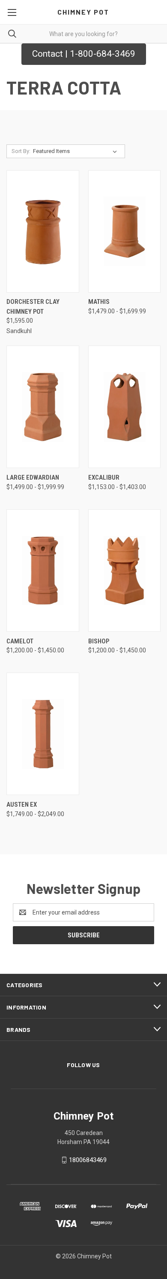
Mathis (99, 302)
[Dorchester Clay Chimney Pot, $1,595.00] (43, 231)
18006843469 (88, 1160)
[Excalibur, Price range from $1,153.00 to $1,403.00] (124, 406)
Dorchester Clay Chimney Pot (33, 306)
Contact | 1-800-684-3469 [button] (83, 54)
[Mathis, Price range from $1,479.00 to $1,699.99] (124, 231)
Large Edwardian (32, 477)
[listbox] (77, 151)
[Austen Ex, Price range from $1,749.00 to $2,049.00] (43, 733)
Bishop (98, 641)
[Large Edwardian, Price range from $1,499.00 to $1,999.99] (43, 406)
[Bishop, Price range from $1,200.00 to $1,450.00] (124, 570)
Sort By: (21, 151)
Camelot (19, 641)
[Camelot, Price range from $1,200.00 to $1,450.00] (43, 570)
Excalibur (103, 477)
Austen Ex (21, 804)
